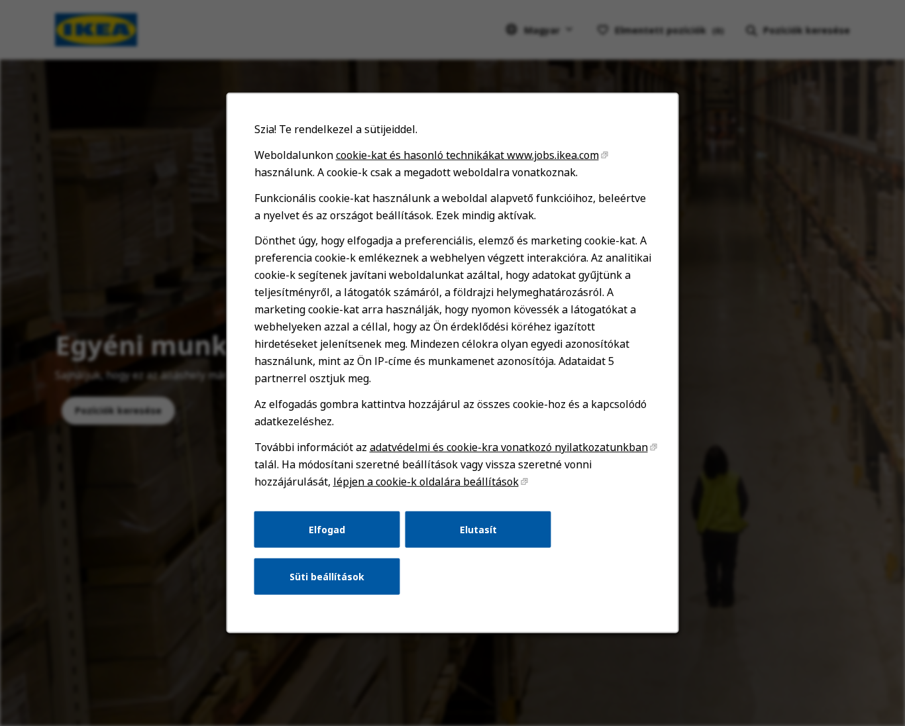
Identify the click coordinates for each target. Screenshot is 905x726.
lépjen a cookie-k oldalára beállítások (426, 481)
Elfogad (327, 529)
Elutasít (478, 529)
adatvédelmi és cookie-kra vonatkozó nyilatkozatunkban (509, 447)
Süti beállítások (327, 576)
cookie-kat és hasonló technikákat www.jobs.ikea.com (467, 155)
